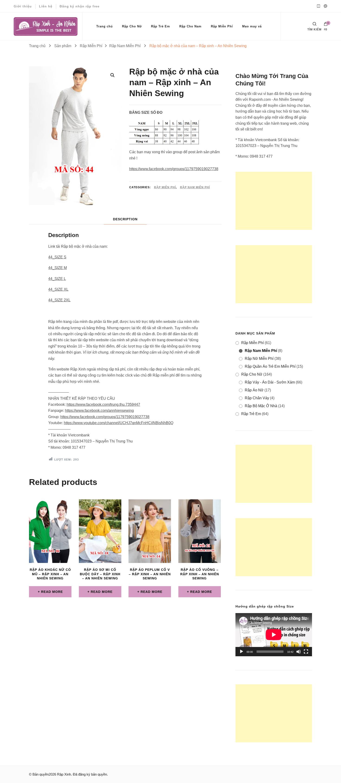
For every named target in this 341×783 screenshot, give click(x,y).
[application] (273, 634)
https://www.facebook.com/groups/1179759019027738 (173, 169)
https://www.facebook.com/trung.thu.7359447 (103, 404)
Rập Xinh (64, 774)
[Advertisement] (273, 201)
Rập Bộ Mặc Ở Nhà (261, 406)
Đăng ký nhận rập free (80, 6)
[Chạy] (241, 651)
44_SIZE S (57, 257)
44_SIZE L (57, 279)
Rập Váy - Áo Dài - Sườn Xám (270, 382)
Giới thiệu (23, 6)
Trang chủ (104, 26)
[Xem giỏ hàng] (325, 25)
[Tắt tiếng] (298, 651)
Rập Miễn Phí (222, 26)
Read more (52, 592)
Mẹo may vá (252, 26)
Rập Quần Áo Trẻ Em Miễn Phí (270, 366)
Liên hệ (45, 6)
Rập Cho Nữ (132, 26)
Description (125, 219)
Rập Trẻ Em (160, 26)
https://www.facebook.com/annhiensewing (99, 411)
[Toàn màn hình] (306, 651)
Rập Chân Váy (257, 398)
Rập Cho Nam (190, 26)
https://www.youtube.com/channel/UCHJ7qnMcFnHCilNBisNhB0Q (118, 423)
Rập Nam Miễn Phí (195, 187)
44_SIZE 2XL (59, 300)
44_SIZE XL (58, 289)
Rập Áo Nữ (254, 390)
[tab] (125, 219)
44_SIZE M (57, 268)
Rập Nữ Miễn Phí (259, 359)
